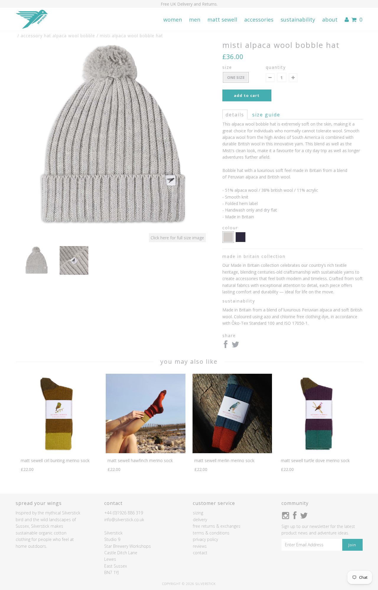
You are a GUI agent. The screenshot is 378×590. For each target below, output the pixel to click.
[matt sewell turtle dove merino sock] (319, 451)
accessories (258, 19)
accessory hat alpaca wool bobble (58, 35)
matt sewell (222, 19)
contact (200, 552)
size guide (266, 114)
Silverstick (205, 583)
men (194, 19)
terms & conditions (211, 533)
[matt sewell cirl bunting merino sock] (59, 451)
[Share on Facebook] (225, 346)
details (235, 114)
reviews (200, 546)
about (330, 19)
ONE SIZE (236, 77)
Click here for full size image (177, 237)
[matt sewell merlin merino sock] (232, 451)
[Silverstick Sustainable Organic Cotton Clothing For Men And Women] (32, 19)
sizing (198, 513)
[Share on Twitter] (235, 346)
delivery (200, 519)
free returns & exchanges (216, 526)
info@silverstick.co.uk (124, 519)
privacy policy (205, 539)
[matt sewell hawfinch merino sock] (145, 451)
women (172, 19)
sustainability (298, 19)
